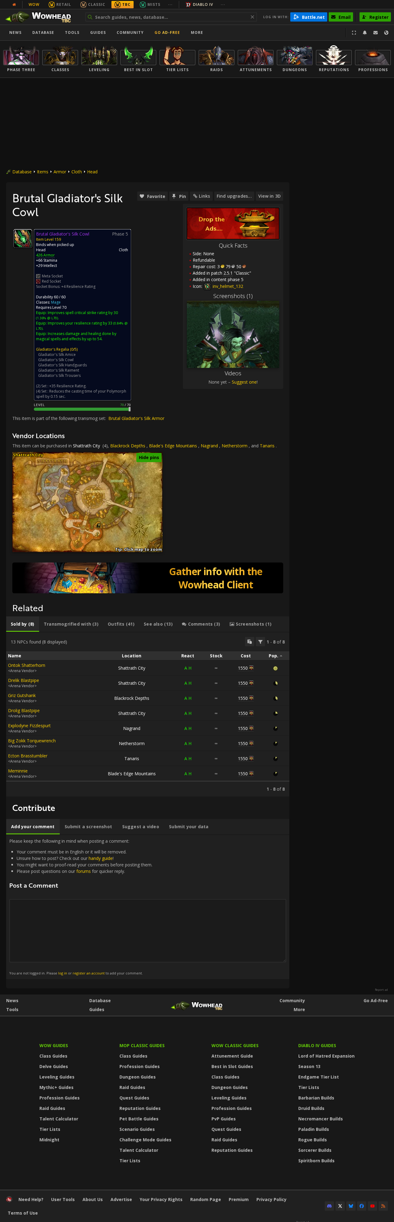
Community (130, 32)
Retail (63, 4)
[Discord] (329, 1206)
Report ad (381, 989)
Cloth (76, 172)
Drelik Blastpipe (23, 680)
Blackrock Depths (127, 446)
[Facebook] (361, 1206)
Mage (56, 302)
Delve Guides (53, 1066)
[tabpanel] (147, 714)
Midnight (49, 1140)
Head (92, 172)
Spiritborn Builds (316, 1161)
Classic (96, 4)
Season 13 (309, 1066)
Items (42, 172)
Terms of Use (23, 1213)
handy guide (101, 858)
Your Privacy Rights (161, 1199)
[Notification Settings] (364, 32)
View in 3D (269, 196)
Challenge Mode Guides (145, 1140)
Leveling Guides (56, 1077)
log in (62, 973)
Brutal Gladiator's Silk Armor (136, 418)
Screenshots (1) (233, 296)
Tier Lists (49, 1129)
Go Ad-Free (167, 32)
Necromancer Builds (320, 1119)
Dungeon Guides (137, 1077)
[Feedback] (375, 32)
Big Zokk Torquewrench (32, 741)
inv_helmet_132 (227, 286)
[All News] (14, 4)
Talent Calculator (58, 1119)
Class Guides (53, 1056)
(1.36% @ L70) (47, 318)
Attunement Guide (232, 1056)
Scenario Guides (137, 1129)
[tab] (22, 624)
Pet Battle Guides (139, 1119)
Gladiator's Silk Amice (57, 354)
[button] (99, 524)
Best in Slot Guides (232, 1066)
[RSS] (383, 1206)
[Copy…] (249, 641)
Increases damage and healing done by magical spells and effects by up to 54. (76, 336)
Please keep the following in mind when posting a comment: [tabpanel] (80, 906)
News (15, 32)
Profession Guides (59, 1098)
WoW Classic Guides (235, 1045)
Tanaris (267, 446)
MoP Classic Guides (142, 1045)
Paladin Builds (313, 1129)
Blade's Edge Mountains (173, 446)
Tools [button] (72, 32)
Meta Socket (52, 276)
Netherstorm (234, 446)
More (299, 1009)
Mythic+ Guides (56, 1087)
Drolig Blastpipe (24, 710)
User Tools (63, 1199)
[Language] (386, 32)
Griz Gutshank (22, 695)
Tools (12, 1009)
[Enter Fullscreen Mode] (354, 32)
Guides (98, 32)
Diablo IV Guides (317, 1045)
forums (83, 871)
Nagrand (209, 446)
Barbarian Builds (316, 1098)
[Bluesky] (351, 1206)
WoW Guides (53, 1045)
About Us (92, 1199)
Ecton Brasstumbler (27, 756)
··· (170, 4)
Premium (239, 1199)
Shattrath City (86, 446)
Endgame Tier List (318, 1077)
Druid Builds (311, 1108)
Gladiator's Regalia (52, 349)
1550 (243, 668)
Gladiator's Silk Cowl (56, 359)
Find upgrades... (234, 196)
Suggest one (244, 382)
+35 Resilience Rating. (67, 386)
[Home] (41, 17)
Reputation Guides (140, 1108)
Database (43, 32)
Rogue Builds (312, 1140)
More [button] (197, 32)
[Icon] (22, 238)
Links (204, 196)
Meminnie (18, 771)
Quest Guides (134, 1098)
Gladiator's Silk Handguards (62, 365)
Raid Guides (52, 1108)
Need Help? (30, 1199)
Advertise (121, 1199)
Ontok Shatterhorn (26, 665)
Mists (153, 4)
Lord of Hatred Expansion (326, 1056)
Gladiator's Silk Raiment (58, 370)
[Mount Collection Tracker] (147, 578)
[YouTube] (372, 1206)
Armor (60, 172)
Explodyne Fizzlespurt (29, 725)
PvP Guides (223, 1119)
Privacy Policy (271, 1199)
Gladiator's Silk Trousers (59, 375)
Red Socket (51, 281)
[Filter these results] (260, 641)
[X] (340, 1206)
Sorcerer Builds (315, 1150)
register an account (89, 973)
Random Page (205, 1199)
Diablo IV (203, 4)
